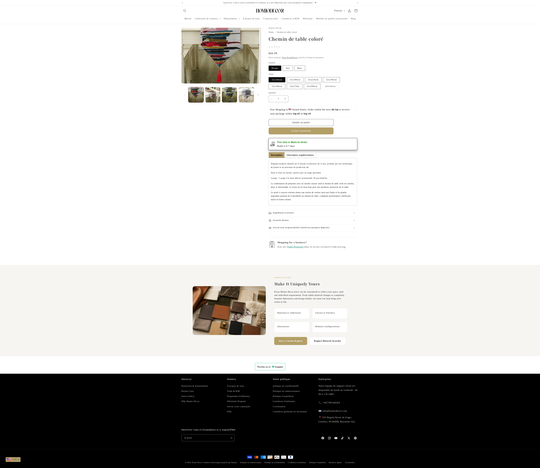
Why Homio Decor (190, 401)
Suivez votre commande (238, 406)
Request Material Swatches (327, 341)
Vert (288, 68)
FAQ (229, 411)
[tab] (276, 155)
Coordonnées (279, 406)
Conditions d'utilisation (284, 401)
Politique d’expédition (317, 462)
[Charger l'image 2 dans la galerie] (212, 94)
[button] (184, 10)
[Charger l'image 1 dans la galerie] (196, 94)
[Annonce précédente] (182, 3)
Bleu (299, 68)
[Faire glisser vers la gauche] (184, 95)
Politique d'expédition (283, 396)
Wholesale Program (236, 401)
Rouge (275, 68)
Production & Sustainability (194, 386)
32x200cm (331, 80)
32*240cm (332, 87)
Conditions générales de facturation (290, 411)
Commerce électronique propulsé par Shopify (220, 462)
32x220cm (313, 80)
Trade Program (295, 246)
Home (271, 32)
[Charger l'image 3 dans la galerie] (229, 94)
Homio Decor (197, 462)
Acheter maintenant (301, 131)
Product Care (187, 391)
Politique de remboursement (286, 391)
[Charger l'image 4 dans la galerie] (246, 94)
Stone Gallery (187, 396)
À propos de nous (235, 386)
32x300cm (312, 86)
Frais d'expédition (289, 58)
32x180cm (295, 80)
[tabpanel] (313, 182)
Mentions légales (335, 462)
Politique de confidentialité (274, 462)
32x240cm (277, 86)
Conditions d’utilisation (297, 462)
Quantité (272, 93)
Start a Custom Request (291, 341)
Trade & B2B (233, 391)
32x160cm (277, 80)
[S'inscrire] (231, 437)
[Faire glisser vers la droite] (258, 95)
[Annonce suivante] (358, 3)
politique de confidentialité (286, 386)
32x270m (294, 86)
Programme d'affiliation (238, 396)
